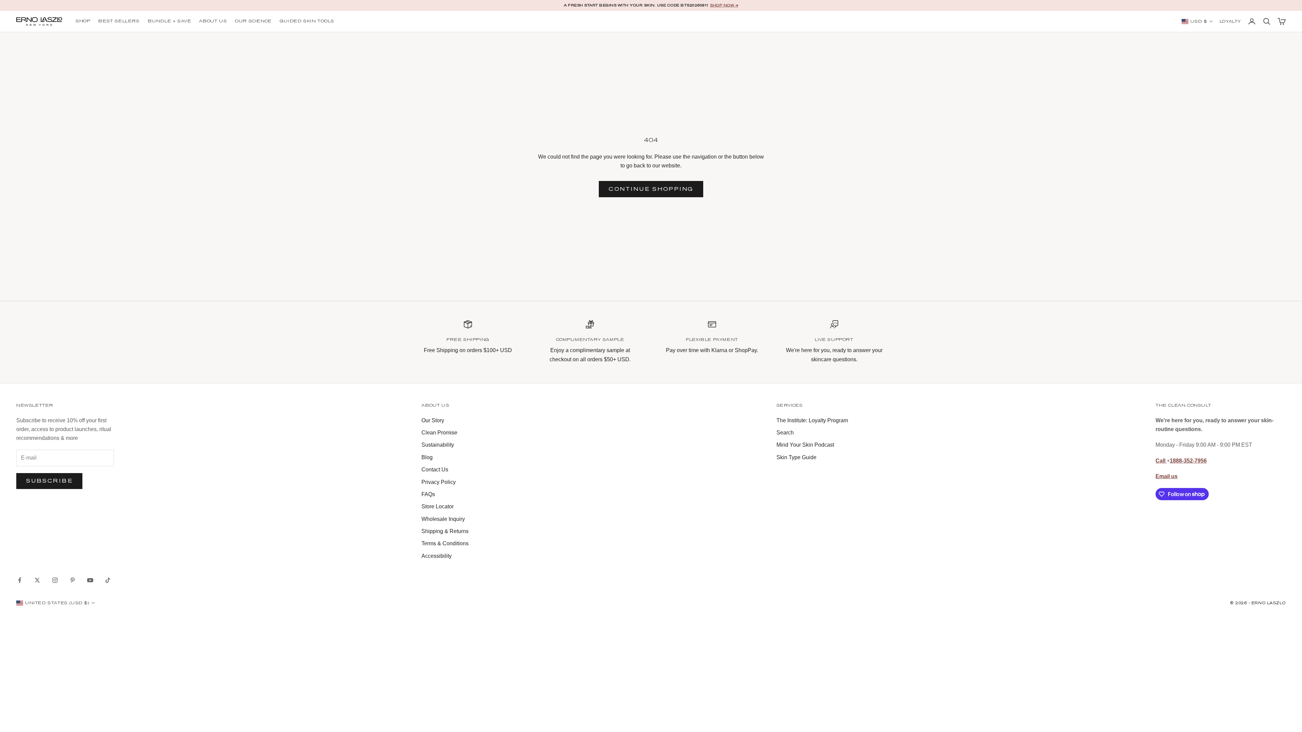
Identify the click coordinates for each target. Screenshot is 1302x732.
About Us (213, 21)
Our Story (432, 420)
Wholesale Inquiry (443, 519)
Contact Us (434, 469)
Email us (1167, 476)
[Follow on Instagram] (55, 580)
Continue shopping (651, 189)
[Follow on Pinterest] (72, 580)
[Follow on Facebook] (19, 580)
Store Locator (437, 506)
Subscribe (49, 480)
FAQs (428, 494)
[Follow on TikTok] (107, 580)
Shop (83, 21)
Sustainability (437, 445)
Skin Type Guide (796, 457)
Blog (427, 457)
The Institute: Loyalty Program (812, 420)
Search (785, 432)
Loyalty (1230, 22)
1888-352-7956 (1188, 461)
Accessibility (436, 556)
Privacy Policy (438, 482)
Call (1161, 461)
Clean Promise (439, 432)
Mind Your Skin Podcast (805, 445)
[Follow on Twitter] (37, 580)
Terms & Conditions (445, 543)
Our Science (253, 21)
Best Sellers (118, 21)
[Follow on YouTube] (90, 580)
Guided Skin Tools (307, 21)
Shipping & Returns (445, 531)
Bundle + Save (169, 21)
